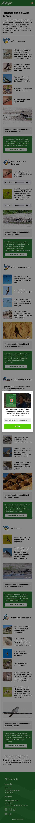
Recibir (17, 426)
